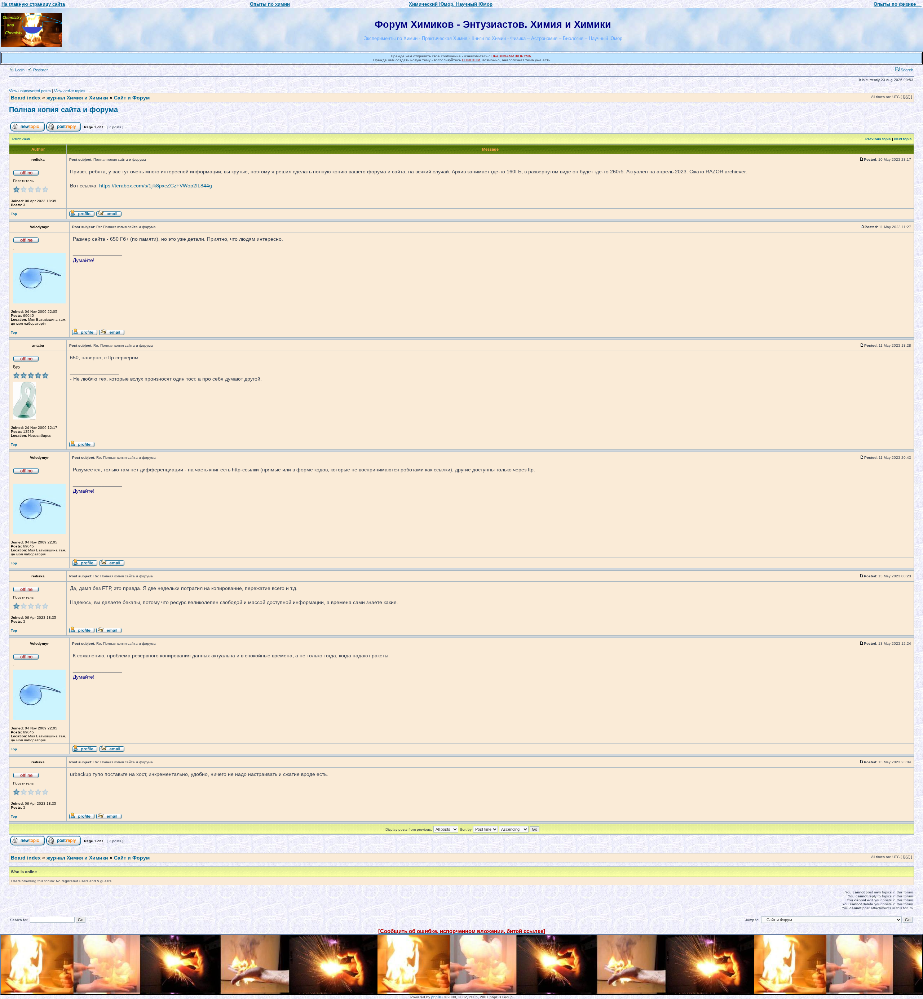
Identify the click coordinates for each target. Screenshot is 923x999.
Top (14, 214)
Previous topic (878, 139)
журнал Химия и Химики (77, 98)
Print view (21, 139)
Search (906, 70)
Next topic (903, 139)
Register (40, 70)
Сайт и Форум (132, 98)
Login (19, 70)
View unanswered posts (30, 91)
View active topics (69, 91)
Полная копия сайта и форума (63, 110)
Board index (26, 98)
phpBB (437, 997)
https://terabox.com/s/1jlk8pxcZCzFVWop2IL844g (155, 185)
